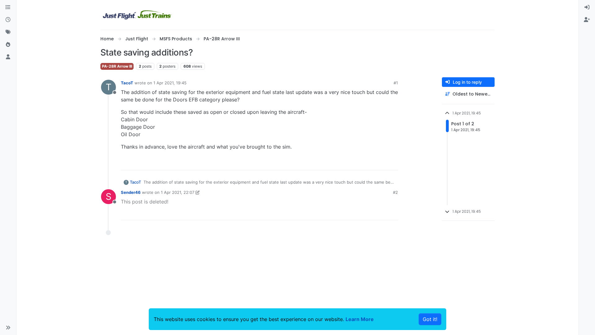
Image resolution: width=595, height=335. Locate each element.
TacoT (127, 82)
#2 (395, 192)
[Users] (8, 57)
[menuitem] (587, 7)
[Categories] (8, 7)
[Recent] (8, 20)
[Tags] (8, 32)
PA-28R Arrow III (117, 66)
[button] (8, 328)
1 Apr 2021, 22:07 (177, 192)
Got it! (430, 319)
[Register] (587, 20)
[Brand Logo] (137, 14)
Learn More (360, 319)
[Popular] (8, 45)
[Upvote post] (382, 163)
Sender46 (131, 192)
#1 (396, 82)
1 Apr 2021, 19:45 (170, 82)
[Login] (587, 7)
